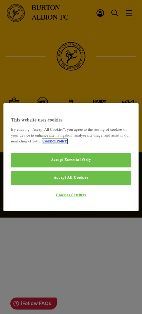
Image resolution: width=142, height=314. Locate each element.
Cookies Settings (71, 195)
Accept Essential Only (71, 160)
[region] (70, 157)
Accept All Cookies (71, 178)
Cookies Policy (54, 141)
